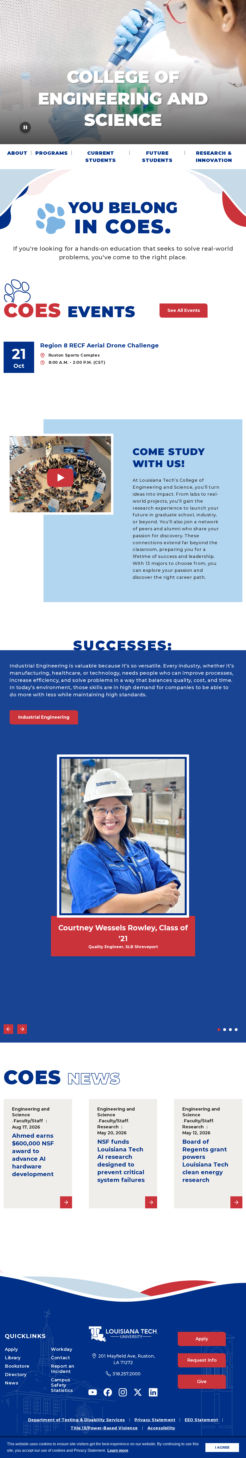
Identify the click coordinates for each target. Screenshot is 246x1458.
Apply (11, 1349)
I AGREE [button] (222, 1447)
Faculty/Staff (28, 1120)
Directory (16, 1374)
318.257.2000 (126, 1374)
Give (202, 1381)
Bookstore (17, 1366)
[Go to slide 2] (224, 1029)
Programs (51, 153)
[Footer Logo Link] (123, 1334)
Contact (60, 1357)
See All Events (183, 310)
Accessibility (161, 1428)
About (17, 153)
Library (13, 1357)
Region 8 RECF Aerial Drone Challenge (99, 345)
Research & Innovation (214, 156)
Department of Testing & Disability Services (76, 1420)
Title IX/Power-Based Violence (104, 1428)
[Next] (22, 1029)
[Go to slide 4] (236, 1029)
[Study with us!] (60, 474)
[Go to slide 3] (230, 1029)
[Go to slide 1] (218, 1029)
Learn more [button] (117, 1450)
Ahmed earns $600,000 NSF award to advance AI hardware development (33, 1155)
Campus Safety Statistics (62, 1385)
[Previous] (8, 1029)
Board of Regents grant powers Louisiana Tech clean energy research (205, 1161)
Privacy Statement (155, 1420)
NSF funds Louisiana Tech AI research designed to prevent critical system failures (121, 1161)
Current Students (100, 156)
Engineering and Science (30, 1112)
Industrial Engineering (43, 717)
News (11, 1383)
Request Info (202, 1360)
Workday (61, 1349)
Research (108, 1126)
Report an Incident (62, 1369)
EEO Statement (201, 1420)
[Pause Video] (25, 129)
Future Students (157, 156)
